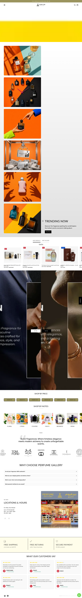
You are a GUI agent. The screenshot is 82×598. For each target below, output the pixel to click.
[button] (74, 5)
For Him (35, 330)
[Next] (9, 518)
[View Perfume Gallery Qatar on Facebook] (8, 596)
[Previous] (5, 518)
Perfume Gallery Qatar (66, 595)
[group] (41, 1)
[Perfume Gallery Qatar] (41, 5)
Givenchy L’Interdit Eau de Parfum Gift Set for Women (31, 265)
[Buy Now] (41, 24)
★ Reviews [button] (80, 300)
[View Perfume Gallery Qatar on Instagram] (5, 596)
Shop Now (48, 231)
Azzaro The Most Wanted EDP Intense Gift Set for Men (12, 265)
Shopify (76, 595)
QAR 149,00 (63, 267)
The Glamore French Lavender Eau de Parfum (50, 265)
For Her (46, 330)
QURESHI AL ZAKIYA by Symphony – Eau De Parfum (69, 265)
